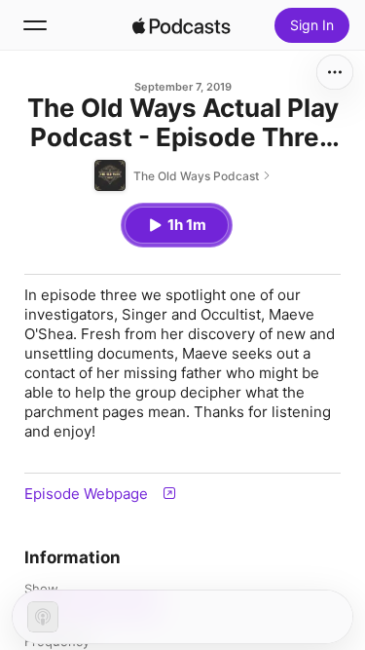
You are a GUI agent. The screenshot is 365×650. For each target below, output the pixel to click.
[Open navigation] (35, 25)
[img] (182, 25)
